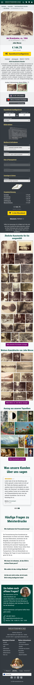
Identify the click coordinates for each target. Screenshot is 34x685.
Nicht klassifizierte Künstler (21, 6)
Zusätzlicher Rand (8, 118)
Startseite (3, 6)
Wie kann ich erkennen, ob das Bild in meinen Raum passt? (16, 562)
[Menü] (2, 2)
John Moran (6, 8)
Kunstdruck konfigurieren (18, 54)
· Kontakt (5, 642)
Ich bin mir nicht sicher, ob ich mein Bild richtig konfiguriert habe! (15, 576)
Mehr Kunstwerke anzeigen (17, 459)
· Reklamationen (6, 652)
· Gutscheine (21, 652)
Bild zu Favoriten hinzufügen (18, 100)
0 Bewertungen (20, 103)
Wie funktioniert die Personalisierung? (16, 529)
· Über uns (5, 654)
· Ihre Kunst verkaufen (23, 644)
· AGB (4, 646)
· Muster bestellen (22, 654)
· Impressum (6, 644)
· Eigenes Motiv (22, 642)
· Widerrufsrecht (6, 650)
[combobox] (17, 120)
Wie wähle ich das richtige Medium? (16, 569)
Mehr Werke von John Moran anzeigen (17, 403)
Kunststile (10, 6)
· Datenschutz (6, 648)
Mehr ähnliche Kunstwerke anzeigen (17, 344)
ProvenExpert (13, 501)
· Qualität (20, 646)
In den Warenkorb (18, 213)
